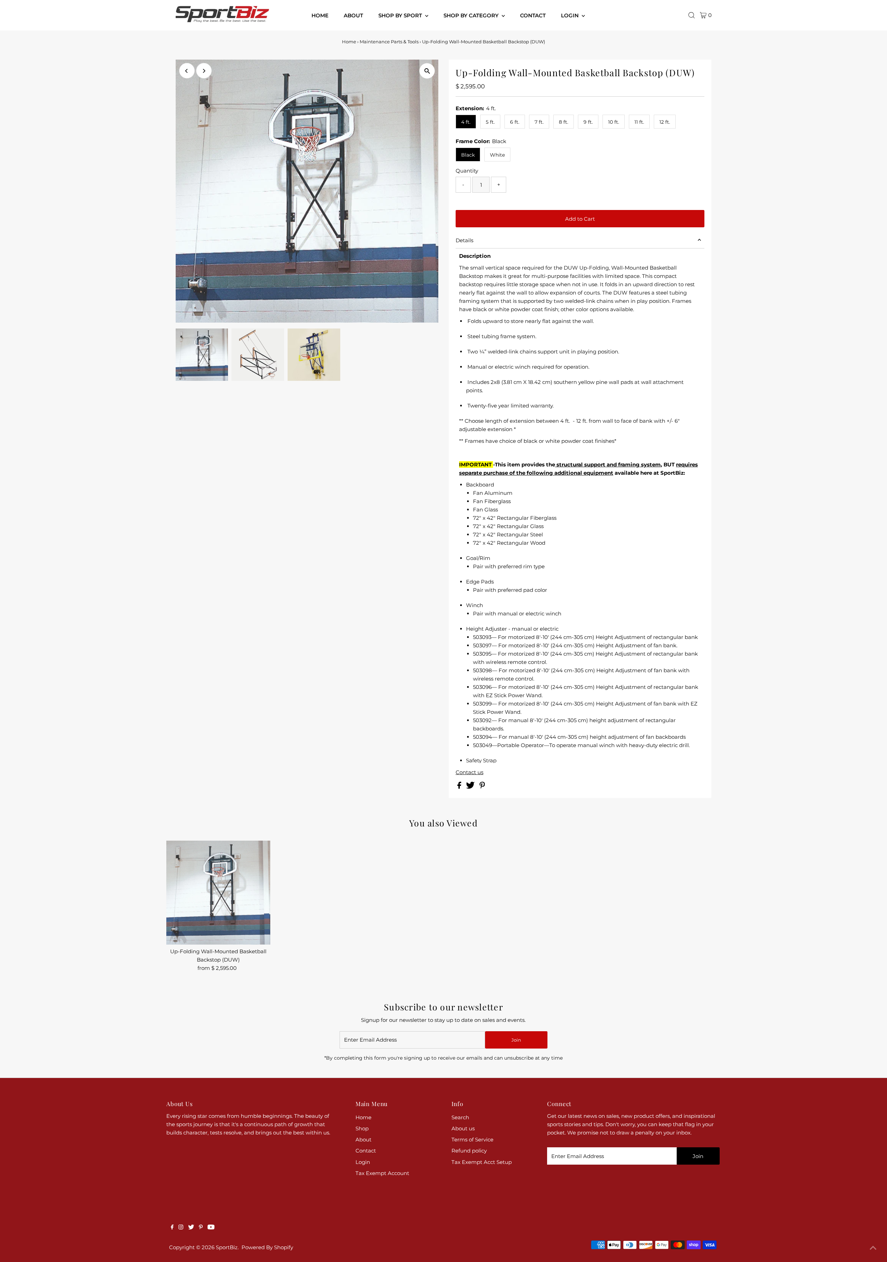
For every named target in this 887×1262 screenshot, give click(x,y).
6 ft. (514, 122)
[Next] (204, 71)
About (363, 1139)
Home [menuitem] (319, 15)
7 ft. (539, 122)
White (497, 155)
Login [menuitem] (570, 15)
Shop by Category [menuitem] (472, 15)
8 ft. (563, 122)
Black (468, 155)
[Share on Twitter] (471, 786)
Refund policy (469, 1150)
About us (463, 1128)
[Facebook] (172, 1227)
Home (349, 41)
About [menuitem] (353, 15)
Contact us (469, 772)
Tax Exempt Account (382, 1173)
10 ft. (613, 122)
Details (464, 240)
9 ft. (588, 122)
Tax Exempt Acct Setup (481, 1162)
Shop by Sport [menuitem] (400, 15)
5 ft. (490, 122)
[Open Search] (691, 15)
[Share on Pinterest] (482, 786)
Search (460, 1117)
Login (362, 1162)
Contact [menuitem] (533, 15)
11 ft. (639, 122)
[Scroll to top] (873, 1248)
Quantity (467, 170)
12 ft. (664, 122)
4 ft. (466, 122)
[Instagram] (181, 1227)
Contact (365, 1150)
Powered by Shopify (267, 1247)
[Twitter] (191, 1227)
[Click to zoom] (427, 71)
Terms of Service (472, 1139)
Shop (362, 1128)
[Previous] (187, 71)
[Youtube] (211, 1227)
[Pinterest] (200, 1227)
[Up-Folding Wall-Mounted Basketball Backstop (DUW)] (218, 893)
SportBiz (227, 1247)
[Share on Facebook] (460, 786)
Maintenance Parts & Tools (389, 41)
